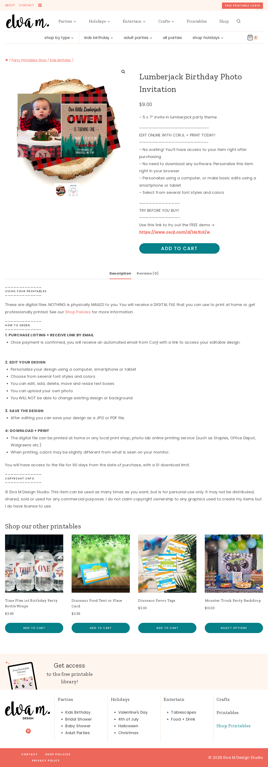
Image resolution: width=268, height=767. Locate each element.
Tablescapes (183, 712)
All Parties (172, 37)
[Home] (6, 60)
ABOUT (10, 5)
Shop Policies (78, 312)
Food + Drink (183, 719)
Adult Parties (77, 732)
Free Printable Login (242, 5)
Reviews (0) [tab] (147, 273)
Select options (234, 628)
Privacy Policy (46, 760)
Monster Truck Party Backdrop (233, 600)
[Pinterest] (40, 5)
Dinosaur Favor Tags (156, 600)
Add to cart (179, 248)
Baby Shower (78, 725)
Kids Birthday (77, 712)
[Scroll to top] (258, 750)
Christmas (128, 732)
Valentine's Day (133, 712)
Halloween (128, 725)
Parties (65, 699)
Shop (224, 21)
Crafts (223, 699)
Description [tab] (120, 273)
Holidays (120, 699)
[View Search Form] (238, 21)
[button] (123, 72)
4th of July (128, 719)
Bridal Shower (78, 719)
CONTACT (26, 5)
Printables (197, 21)
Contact (29, 754)
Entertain (174, 699)
